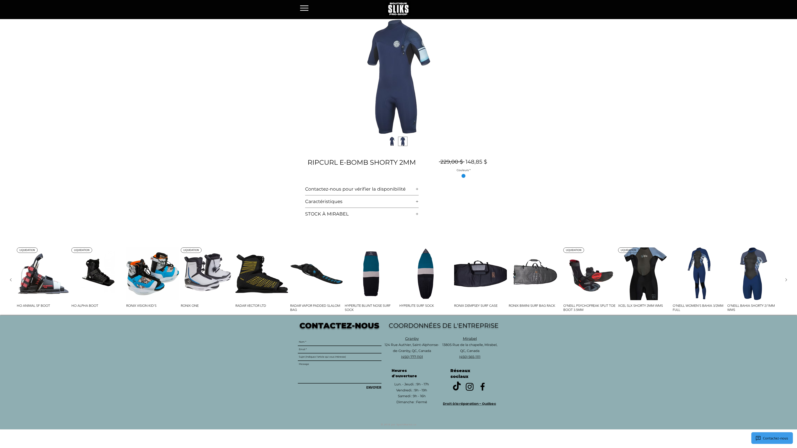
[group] (398, 279)
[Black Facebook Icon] (482, 386)
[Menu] (305, 8)
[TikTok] (457, 386)
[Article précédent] (10, 279)
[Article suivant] (786, 279)
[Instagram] (470, 386)
